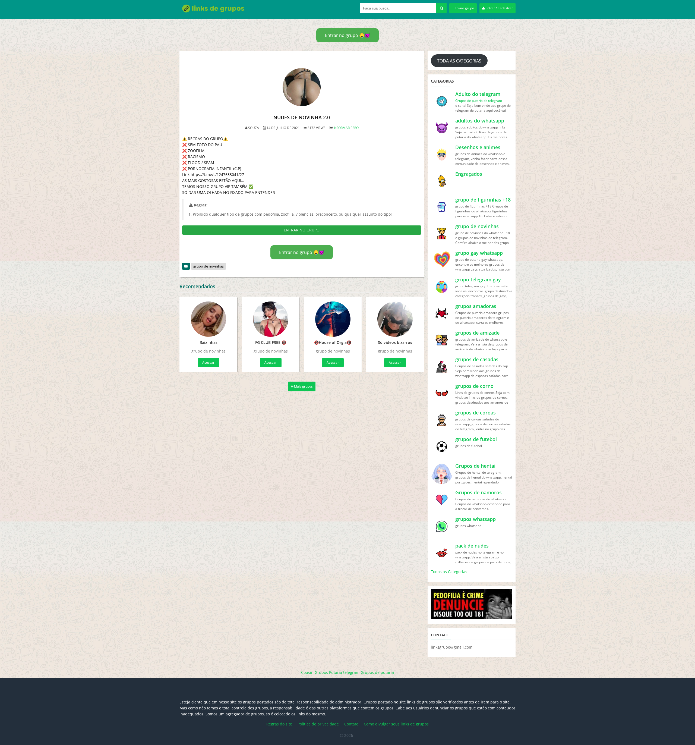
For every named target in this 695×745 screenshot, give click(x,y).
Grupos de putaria (377, 672)
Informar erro (346, 127)
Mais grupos (303, 386)
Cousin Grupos (314, 672)
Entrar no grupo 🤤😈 (347, 35)
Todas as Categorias (449, 571)
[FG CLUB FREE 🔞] (270, 319)
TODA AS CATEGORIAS (459, 61)
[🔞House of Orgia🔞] (333, 319)
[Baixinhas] (208, 319)
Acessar (208, 362)
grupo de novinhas (208, 266)
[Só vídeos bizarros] (395, 319)
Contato (351, 724)
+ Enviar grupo (463, 8)
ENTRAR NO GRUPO (302, 229)
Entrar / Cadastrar (499, 8)
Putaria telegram (344, 672)
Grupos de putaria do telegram (478, 100)
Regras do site (279, 724)
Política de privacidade (318, 724)
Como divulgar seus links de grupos (396, 724)
